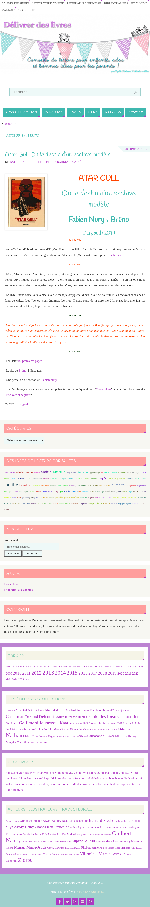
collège (135, 473)
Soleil (115, 736)
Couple (13, 479)
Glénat (62, 723)
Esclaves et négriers (18, 395)
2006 (129, 666)
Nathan (14, 735)
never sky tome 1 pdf (63, 784)
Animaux (82, 472)
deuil (28, 478)
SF (13, 503)
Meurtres (85, 491)
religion (91, 497)
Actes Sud (10, 711)
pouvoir (52, 497)
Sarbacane (94, 736)
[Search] (136, 92)
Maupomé (100, 841)
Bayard (107, 710)
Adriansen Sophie (31, 820)
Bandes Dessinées (15, 3)
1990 (50, 667)
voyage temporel (124, 503)
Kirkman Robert (45, 841)
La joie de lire (26, 729)
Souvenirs (48, 503)
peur (31, 497)
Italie (21, 491)
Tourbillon (23, 742)
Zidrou (25, 860)
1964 (22, 667)
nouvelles (8, 497)
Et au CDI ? (139, 3)
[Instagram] (82, 901)
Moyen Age (99, 491)
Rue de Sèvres (79, 736)
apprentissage (95, 473)
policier (44, 497)
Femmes (53, 485)
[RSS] (75, 901)
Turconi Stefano (51, 854)
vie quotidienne (95, 503)
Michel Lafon (110, 729)
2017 (92, 673)
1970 (27, 667)
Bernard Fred (100, 820)
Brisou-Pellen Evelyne (122, 821)
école (54, 478)
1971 (31, 667)
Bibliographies (116, 3)
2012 (36, 673)
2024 (15, 679)
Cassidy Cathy (23, 827)
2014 (60, 673)
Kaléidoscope (124, 723)
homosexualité (105, 485)
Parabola (82, 892)
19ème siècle (9, 473)
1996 (74, 667)
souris (40, 503)
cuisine (21, 479)
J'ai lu (113, 723)
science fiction (105, 497)
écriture (70, 479)
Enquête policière (117, 479)
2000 (95, 667)
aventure (110, 472)
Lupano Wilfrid (83, 841)
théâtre (61, 503)
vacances (74, 503)
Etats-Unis (140, 478)
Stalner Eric (24, 854)
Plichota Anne (90, 847)
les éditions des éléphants (79, 729)
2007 (135, 666)
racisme (83, 497)
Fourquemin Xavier (85, 834)
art (102, 473)
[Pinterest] (90, 901)
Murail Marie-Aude (30, 847)
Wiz (46, 742)
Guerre (65, 485)
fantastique (25, 485)
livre (44, 491)
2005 (123, 666)
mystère (117, 491)
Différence (37, 478)
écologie (62, 478)
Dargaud (23, 404)
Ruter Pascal (136, 848)
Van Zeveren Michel (70, 854)
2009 (9, 673)
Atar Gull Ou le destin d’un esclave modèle (58, 155)
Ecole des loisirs (103, 716)
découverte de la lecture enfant (96, 784)
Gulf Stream (90, 723)
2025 (21, 679)
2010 (17, 673)
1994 (65, 667)
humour (118, 485)
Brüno (22, 370)
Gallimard (12, 723)
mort (92, 491)
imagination (141, 485)
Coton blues (103, 389)
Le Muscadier (57, 729)
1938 (17, 667)
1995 (69, 667)
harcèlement (81, 485)
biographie (122, 473)
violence (106, 503)
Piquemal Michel (72, 848)
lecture (32, 491)
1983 (45, 667)
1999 (90, 667)
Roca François (122, 847)
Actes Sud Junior (25, 710)
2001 (101, 667)
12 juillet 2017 (40, 161)
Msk (129, 729)
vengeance (83, 503)
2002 (106, 667)
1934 (8, 667)
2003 (112, 667)
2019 (112, 673)
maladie (74, 491)
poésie (37, 497)
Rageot (52, 736)
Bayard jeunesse (121, 710)
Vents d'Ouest (36, 742)
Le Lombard (42, 729)
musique (109, 491)
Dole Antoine (49, 834)
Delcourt (46, 716)
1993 (59, 667)
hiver (97, 485)
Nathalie (17, 161)
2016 (83, 673)
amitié (46, 472)
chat (129, 472)
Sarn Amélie (12, 854)
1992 (55, 667)
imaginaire (131, 485)
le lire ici (115, 255)
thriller (68, 503)
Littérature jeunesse (84, 3)
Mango (98, 729)
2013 (48, 672)
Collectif (123, 827)
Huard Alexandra (29, 841)
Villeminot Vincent (96, 853)
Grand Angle (75, 723)
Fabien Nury (49, 380)
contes (6, 479)
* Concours (27, 10)
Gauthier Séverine (103, 834)
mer (79, 491)
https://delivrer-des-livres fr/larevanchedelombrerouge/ (39, 772)
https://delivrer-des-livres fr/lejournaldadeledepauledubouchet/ (82, 778)
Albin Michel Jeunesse (72, 710)
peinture (25, 497)
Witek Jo (119, 854)
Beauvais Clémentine (75, 820)
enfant (87, 479)
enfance (79, 478)
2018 (102, 673)
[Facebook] (59, 901)
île (125, 485)
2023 (8, 679)
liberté (38, 491)
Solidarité (18, 503)
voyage (114, 503)
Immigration (9, 491)
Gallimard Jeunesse (37, 722)
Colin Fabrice (112, 827)
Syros (123, 736)
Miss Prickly (124, 841)
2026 (27, 679)
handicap (72, 485)
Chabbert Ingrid (76, 827)
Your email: (11, 540)
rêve (96, 497)
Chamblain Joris (95, 827)
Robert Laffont (63, 736)
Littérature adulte (48, 3)
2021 (128, 673)
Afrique (37, 473)
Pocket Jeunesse (39, 736)
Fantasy (36, 485)
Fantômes (45, 485)
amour (59, 471)
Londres (50, 491)
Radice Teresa (106, 847)
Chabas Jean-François (51, 827)
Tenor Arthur (36, 854)
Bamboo (95, 710)
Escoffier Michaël (66, 834)
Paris (19, 497)
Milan (122, 729)
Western (135, 503)
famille (11, 484)
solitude (26, 503)
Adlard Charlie (12, 821)
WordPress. (98, 892)
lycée (61, 491)
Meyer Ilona (112, 841)
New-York (137, 491)
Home (9, 123)
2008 (141, 666)
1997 (79, 667)
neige (130, 491)
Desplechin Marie (32, 834)
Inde (16, 491)
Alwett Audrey (52, 820)
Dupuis (82, 717)
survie (55, 503)
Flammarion (129, 716)
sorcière (34, 503)
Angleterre (71, 472)
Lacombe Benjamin (62, 841)
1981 (41, 667)
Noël (143, 491)
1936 (12, 667)
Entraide (130, 479)
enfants (94, 478)
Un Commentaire (135, 149)
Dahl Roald (17, 834)
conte (143, 472)
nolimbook (128, 778)
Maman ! (8, 10)
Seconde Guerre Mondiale (124, 497)
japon (26, 491)
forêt (59, 485)
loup (56, 491)
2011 (26, 673)
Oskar (27, 736)
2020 (120, 673)
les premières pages (30, 361)
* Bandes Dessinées (70, 161)
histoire (90, 485)
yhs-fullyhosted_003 (86, 772)
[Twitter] (67, 901)
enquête (103, 478)
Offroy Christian (55, 847)
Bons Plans (11, 584)
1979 (36, 667)
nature (124, 491)
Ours (14, 497)
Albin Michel (45, 710)
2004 (117, 666)
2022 (135, 673)
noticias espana (110, 772)
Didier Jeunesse (66, 717)
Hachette (103, 723)
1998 (84, 667)
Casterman (15, 716)
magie (67, 491)
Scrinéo (107, 736)
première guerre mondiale (67, 497)
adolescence (24, 472)
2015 (72, 673)
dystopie (47, 479)
